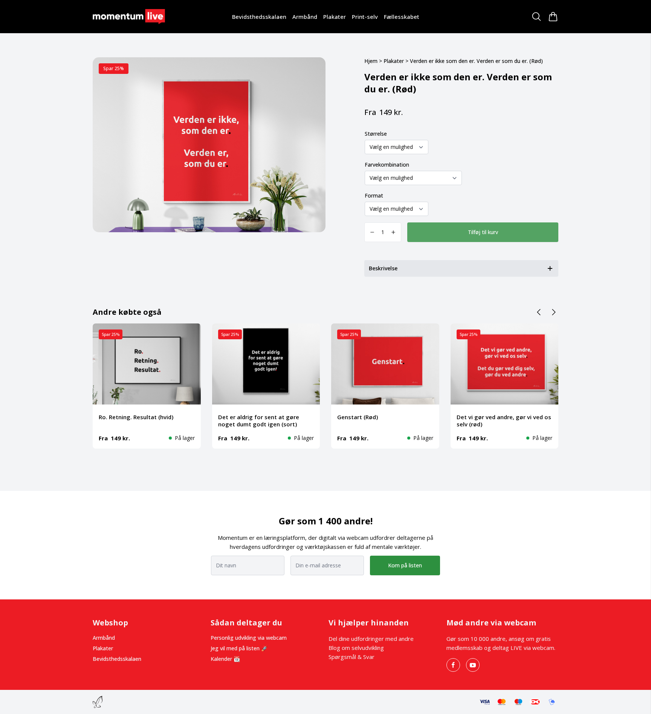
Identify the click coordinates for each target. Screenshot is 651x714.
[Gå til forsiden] (129, 16)
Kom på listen (405, 565)
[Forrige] (538, 312)
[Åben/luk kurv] (553, 16)
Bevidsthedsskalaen (259, 16)
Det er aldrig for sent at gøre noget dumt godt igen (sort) (258, 420)
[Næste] (553, 312)
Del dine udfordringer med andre (371, 638)
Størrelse (376, 133)
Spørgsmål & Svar (351, 656)
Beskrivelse (383, 268)
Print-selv (365, 16)
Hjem (370, 60)
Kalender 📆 (225, 658)
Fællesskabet (401, 16)
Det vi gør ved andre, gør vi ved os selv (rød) (504, 420)
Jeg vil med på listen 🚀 (239, 648)
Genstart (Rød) (357, 417)
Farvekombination (387, 164)
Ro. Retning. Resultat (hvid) (136, 417)
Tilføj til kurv (483, 232)
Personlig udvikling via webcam (249, 637)
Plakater (334, 16)
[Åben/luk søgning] (536, 16)
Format (374, 195)
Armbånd (304, 16)
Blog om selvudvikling (356, 647)
